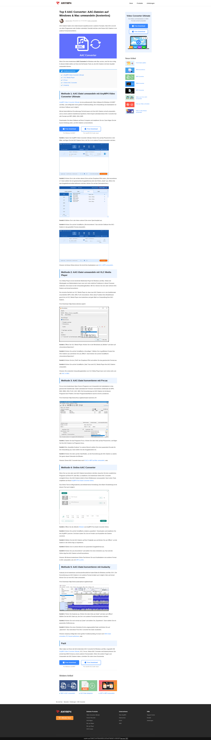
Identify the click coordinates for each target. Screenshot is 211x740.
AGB (120, 723)
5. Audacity (65, 85)
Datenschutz (122, 717)
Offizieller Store (66, 718)
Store (131, 3)
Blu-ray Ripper (90, 723)
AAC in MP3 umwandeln (105, 265)
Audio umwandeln (92, 20)
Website (81, 527)
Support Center (151, 715)
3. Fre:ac (65, 80)
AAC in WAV (65, 373)
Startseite (66, 702)
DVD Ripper (90, 720)
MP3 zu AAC (80, 560)
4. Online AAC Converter (69, 82)
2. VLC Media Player (68, 77)
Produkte (140, 3)
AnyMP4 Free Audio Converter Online (82, 480)
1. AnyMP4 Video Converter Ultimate (73, 75)
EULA (120, 720)
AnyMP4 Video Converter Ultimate (69, 102)
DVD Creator (90, 729)
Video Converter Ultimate (138, 16)
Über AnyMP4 (122, 715)
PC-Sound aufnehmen (72, 636)
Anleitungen (151, 3)
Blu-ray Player (90, 726)
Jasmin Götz (68, 20)
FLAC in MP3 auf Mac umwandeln (95, 460)
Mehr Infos (122, 738)
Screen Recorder (91, 717)
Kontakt (149, 717)
